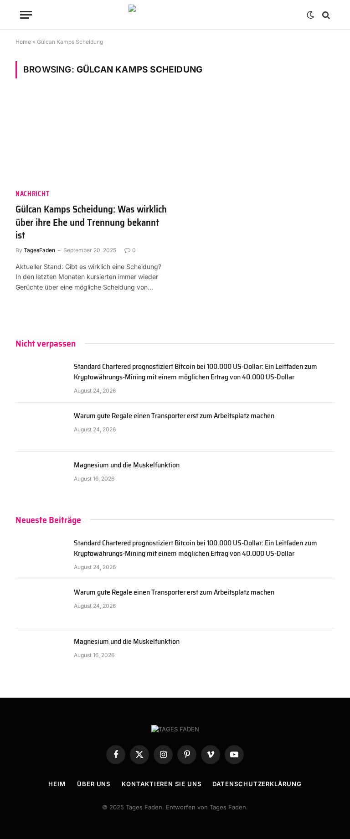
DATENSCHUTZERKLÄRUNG (256, 783)
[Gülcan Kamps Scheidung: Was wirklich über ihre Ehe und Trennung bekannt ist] (91, 139)
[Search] (325, 15)
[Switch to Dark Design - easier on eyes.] (310, 15)
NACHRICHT (32, 194)
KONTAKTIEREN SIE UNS (161, 783)
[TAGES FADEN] (175, 15)
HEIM (57, 783)
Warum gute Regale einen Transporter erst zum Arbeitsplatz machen (174, 416)
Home (23, 41)
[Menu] (26, 15)
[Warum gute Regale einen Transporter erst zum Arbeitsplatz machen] (40, 427)
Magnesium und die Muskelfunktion (127, 465)
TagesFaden (39, 250)
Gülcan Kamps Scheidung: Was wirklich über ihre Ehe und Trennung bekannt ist (91, 222)
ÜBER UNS (93, 783)
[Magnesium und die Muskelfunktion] (40, 476)
